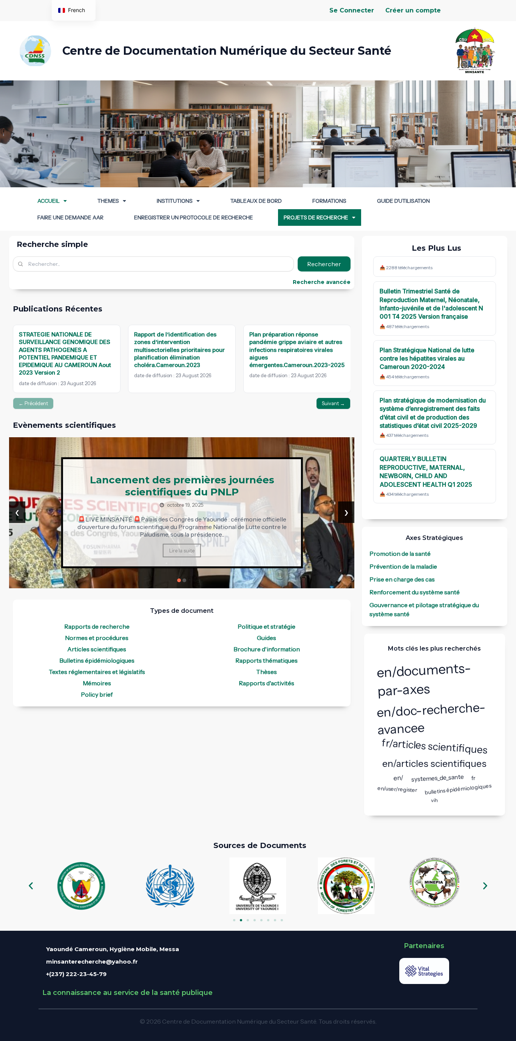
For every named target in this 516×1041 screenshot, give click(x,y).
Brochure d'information (266, 649)
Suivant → (333, 403)
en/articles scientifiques (434, 763)
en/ (399, 778)
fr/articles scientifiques (434, 746)
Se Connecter (351, 10)
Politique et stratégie (266, 626)
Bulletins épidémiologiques (96, 660)
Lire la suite (182, 557)
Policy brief (97, 694)
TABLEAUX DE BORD (256, 200)
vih (434, 800)
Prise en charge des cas (402, 579)
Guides (266, 638)
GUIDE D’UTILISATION (403, 200)
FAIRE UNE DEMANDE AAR (70, 217)
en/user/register (397, 789)
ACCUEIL (48, 200)
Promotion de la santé (400, 553)
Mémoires (97, 683)
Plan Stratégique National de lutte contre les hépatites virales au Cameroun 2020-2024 (427, 358)
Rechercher (324, 264)
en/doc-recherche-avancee (431, 718)
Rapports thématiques (266, 660)
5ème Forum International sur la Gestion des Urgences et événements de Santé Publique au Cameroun (181, 486)
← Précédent (33, 403)
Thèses (266, 671)
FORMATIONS (329, 200)
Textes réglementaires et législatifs (97, 671)
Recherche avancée (322, 282)
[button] (52, 201)
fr (473, 777)
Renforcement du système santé (414, 592)
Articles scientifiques (96, 649)
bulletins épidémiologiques (458, 789)
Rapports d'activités (266, 683)
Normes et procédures (96, 638)
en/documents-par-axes (424, 679)
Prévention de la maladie (403, 566)
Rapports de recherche (97, 626)
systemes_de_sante (437, 778)
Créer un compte (413, 10)
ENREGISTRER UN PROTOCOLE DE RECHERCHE (193, 217)
